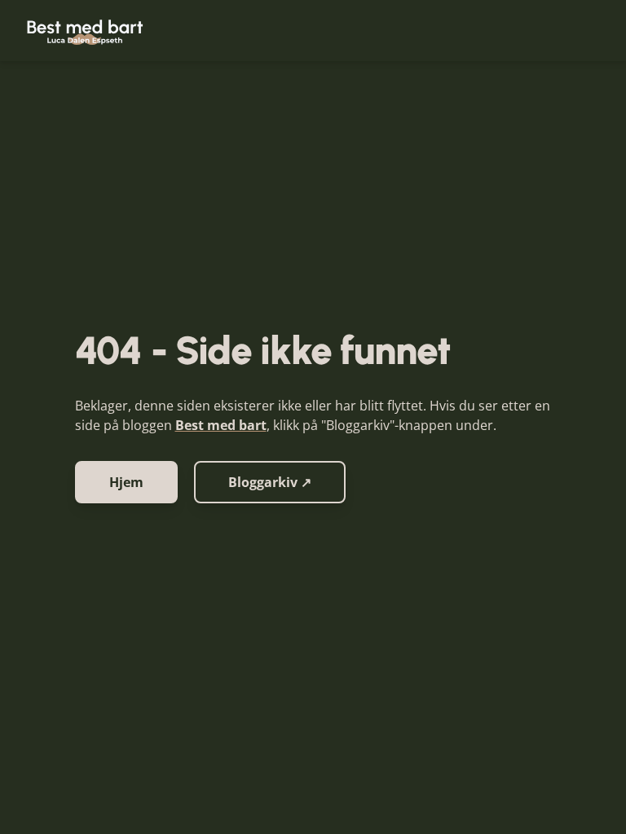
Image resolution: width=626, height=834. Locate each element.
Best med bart (221, 425)
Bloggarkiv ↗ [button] (269, 482)
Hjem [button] (126, 482)
